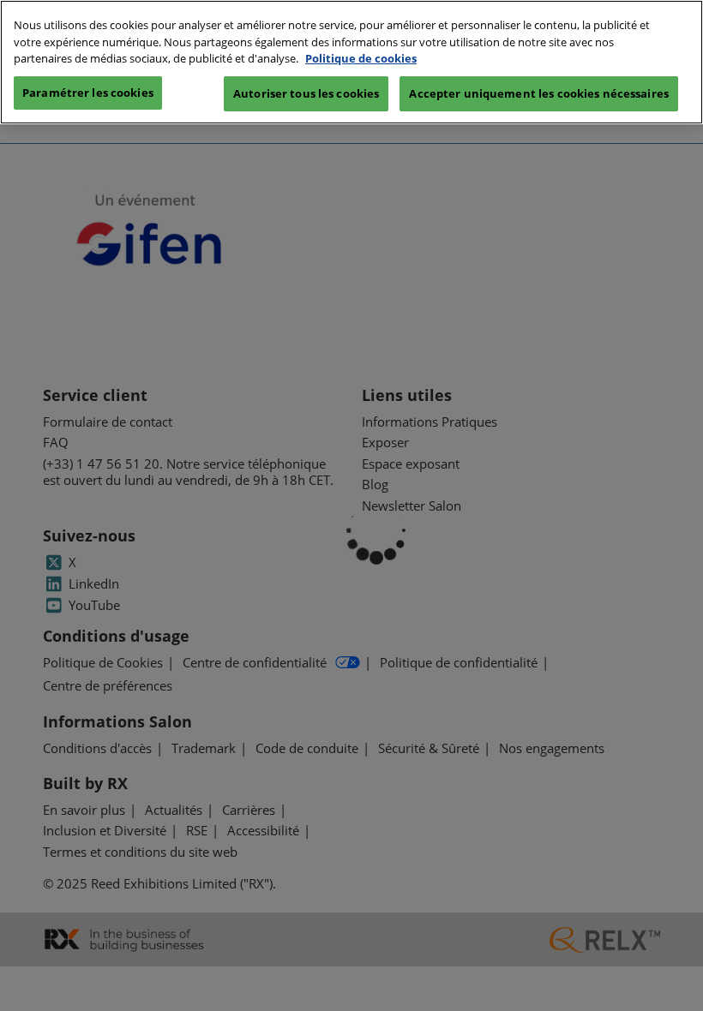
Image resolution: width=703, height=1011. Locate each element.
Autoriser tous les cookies (306, 93)
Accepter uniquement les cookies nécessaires (539, 93)
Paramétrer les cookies (87, 92)
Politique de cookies (361, 58)
